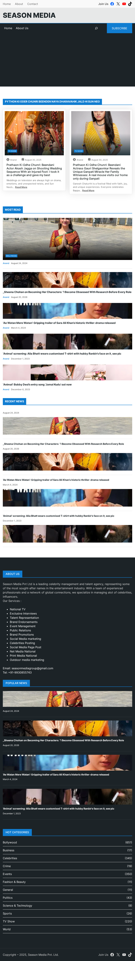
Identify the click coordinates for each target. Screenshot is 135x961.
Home (7, 4)
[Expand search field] (96, 28)
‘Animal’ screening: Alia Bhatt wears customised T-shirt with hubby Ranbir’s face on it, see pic (62, 353)
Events (7, 874)
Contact (32, 4)
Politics (7, 897)
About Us (22, 28)
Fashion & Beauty (14, 882)
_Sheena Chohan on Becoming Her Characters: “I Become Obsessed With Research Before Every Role (67, 292)
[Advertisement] (67, 62)
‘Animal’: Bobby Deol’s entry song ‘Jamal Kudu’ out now (37, 384)
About (19, 4)
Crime (7, 866)
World (7, 929)
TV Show (12, 151)
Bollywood (11, 256)
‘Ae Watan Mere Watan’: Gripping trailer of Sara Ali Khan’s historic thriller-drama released (59, 323)
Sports (7, 913)
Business (8, 850)
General (8, 889)
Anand (13, 159)
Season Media (29, 15)
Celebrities (10, 858)
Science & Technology (17, 905)
